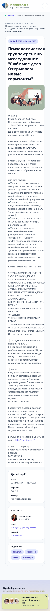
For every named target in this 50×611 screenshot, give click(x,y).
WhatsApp (28, 557)
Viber (15, 557)
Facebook (31, 552)
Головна (9, 23)
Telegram (17, 552)
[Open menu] (45, 6)
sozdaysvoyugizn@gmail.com (24, 527)
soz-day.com (16, 535)
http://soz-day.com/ (25, 440)
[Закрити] (46, 596)
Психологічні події (25, 23)
